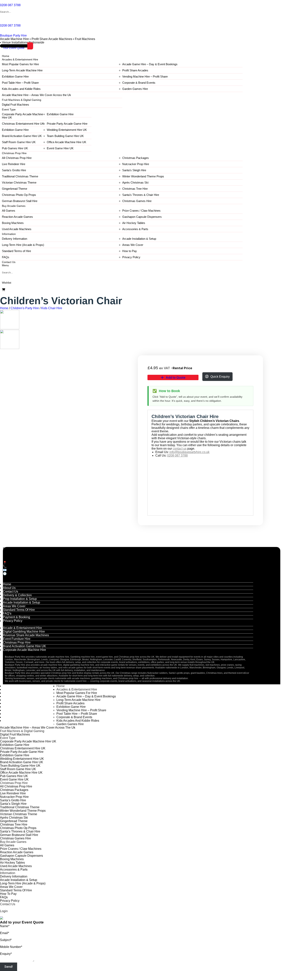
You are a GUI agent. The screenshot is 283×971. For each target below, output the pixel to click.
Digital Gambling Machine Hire (24, 631)
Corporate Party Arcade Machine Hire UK (22, 116)
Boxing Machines (13, 223)
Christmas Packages (135, 157)
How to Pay (129, 251)
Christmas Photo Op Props (19, 194)
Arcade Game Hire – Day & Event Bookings (150, 64)
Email (4, 933)
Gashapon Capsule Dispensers (142, 216)
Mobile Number (11, 946)
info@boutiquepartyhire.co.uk (189, 452)
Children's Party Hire (25, 308)
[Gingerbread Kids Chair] (9, 328)
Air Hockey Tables (133, 223)
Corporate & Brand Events (138, 82)
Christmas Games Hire (137, 201)
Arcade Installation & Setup (139, 238)
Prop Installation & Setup (20, 598)
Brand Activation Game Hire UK (22, 136)
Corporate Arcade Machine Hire (24, 649)
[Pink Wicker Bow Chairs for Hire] (9, 348)
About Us (9, 587)
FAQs (5, 257)
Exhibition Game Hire (15, 76)
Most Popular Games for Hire (20, 64)
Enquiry (6, 953)
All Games (8, 210)
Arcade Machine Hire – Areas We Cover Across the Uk (36, 95)
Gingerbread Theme (14, 188)
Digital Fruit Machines (15, 104)
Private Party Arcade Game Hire (67, 123)
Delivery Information (14, 238)
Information (9, 233)
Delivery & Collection (17, 595)
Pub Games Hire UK (15, 148)
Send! (8, 966)
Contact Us (8, 262)
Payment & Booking (16, 617)
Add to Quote (175, 377)
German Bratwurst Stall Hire (19, 201)
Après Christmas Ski (135, 182)
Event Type (9, 109)
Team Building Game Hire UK (65, 136)
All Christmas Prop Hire (17, 157)
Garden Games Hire (135, 88)
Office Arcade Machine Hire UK (66, 142)
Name (4, 926)
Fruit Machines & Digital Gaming (21, 99)
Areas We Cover (132, 244)
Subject (6, 940)
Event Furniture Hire (16, 638)
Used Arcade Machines (16, 229)
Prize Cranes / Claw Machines (141, 210)
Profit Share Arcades (135, 70)
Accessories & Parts (135, 229)
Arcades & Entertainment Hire (20, 59)
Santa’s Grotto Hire (14, 170)
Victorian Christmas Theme (19, 182)
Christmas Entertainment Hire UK (23, 123)
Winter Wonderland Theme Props (143, 176)
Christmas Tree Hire (135, 188)
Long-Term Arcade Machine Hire (22, 70)
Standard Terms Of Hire (19, 609)
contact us (180, 448)
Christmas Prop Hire (14, 153)
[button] (5, 265)
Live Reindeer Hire (13, 164)
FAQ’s (7, 613)
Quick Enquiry (220, 376)
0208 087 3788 (177, 455)
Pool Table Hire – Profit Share (20, 82)
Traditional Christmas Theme (20, 176)
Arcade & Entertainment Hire (22, 628)
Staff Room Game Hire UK (19, 142)
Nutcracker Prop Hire (135, 164)
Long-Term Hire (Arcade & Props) (23, 244)
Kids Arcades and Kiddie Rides (21, 88)
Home (5, 56)
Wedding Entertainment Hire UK (67, 129)
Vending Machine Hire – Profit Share (145, 76)
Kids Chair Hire (51, 308)
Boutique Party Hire (13, 35)
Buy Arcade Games (13, 205)
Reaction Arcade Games (17, 216)
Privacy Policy (131, 257)
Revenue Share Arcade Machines (26, 635)
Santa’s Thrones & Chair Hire (140, 194)
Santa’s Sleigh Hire (134, 170)
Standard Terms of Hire (16, 251)
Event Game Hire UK (60, 148)
